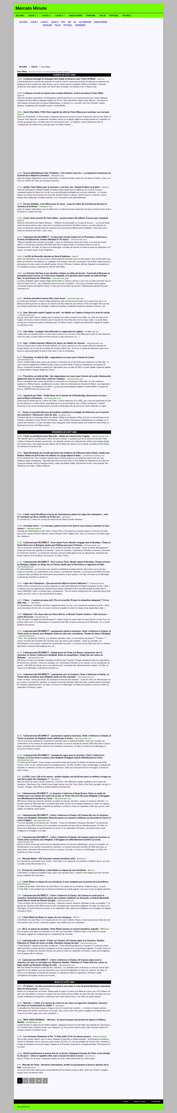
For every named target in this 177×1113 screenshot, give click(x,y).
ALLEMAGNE (85, 22)
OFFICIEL (67, 25)
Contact (125, 1101)
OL (75, 22)
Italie (102, 15)
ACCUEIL (23, 22)
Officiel (114, 15)
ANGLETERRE (100, 22)
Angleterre (75, 15)
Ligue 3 (59, 15)
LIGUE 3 (54, 22)
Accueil (20, 15)
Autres (126, 15)
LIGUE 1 (34, 22)
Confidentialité (155, 1101)
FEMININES (80, 25)
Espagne (90, 15)
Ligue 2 (46, 15)
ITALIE (58, 25)
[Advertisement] (64, 46)
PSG (63, 22)
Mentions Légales (140, 1101)
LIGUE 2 (44, 22)
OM (69, 22)
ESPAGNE (47, 25)
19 (39, 1081)
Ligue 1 (32, 15)
